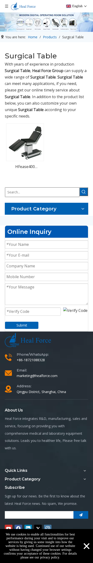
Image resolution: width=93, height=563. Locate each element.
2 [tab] (46, 26)
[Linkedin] (28, 528)
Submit (21, 325)
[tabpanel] (46, 22)
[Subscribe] (80, 515)
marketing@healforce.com (37, 375)
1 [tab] (41, 26)
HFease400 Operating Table (25, 167)
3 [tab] (51, 26)
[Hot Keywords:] (83, 191)
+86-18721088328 (31, 360)
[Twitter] (38, 528)
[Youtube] (8, 528)
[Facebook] (18, 528)
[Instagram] (48, 528)
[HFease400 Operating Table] (25, 142)
